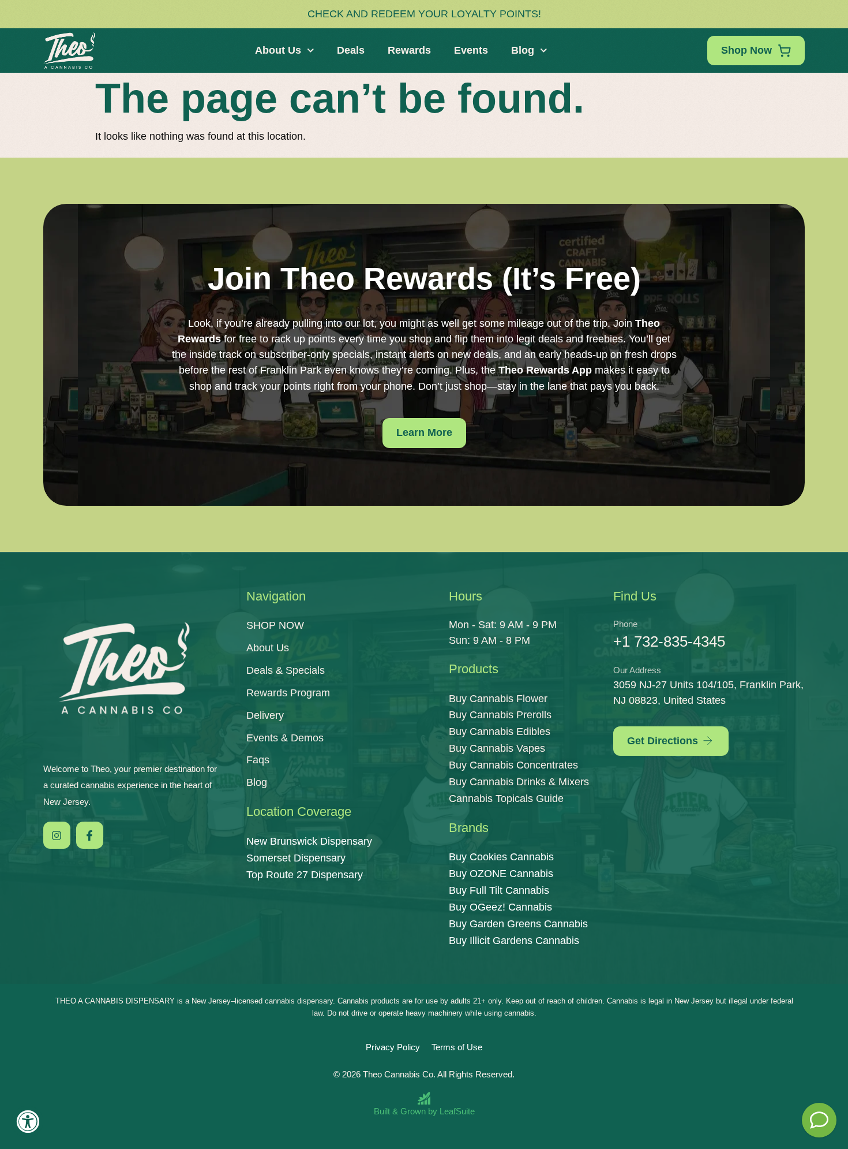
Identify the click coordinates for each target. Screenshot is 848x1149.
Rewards (409, 50)
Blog (522, 50)
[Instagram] (56, 835)
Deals (351, 50)
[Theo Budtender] (819, 1120)
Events (471, 50)
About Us (278, 50)
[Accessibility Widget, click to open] (27, 1121)
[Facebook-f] (89, 835)
